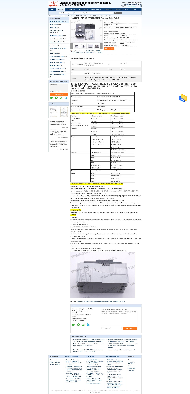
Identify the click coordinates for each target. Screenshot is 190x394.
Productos (60, 9)
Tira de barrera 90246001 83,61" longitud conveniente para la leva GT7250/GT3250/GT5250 (94, 381)
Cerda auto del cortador (56, 59)
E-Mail (129, 366)
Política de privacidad (56, 391)
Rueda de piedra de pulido (57, 56)
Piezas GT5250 (54, 45)
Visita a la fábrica (83, 9)
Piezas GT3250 (54, 53)
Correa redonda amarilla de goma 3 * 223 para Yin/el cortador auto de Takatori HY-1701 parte (73, 362)
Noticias (134, 9)
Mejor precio (98, 52)
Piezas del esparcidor (56, 62)
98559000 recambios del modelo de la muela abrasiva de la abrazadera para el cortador (115, 362)
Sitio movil (131, 370)
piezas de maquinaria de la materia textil (101, 301)
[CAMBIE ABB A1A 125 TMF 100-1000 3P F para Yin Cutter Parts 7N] (86, 31)
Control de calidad (96, 9)
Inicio (52, 9)
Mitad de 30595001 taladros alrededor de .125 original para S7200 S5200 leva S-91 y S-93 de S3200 (94, 374)
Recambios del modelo (56, 39)
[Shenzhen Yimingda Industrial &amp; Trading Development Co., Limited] (53, 4)
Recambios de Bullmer (56, 42)
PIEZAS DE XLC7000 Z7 (56, 36)
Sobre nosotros (71, 9)
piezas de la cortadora (119, 301)
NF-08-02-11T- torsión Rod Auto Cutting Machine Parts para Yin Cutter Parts (73, 380)
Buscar (119, 13)
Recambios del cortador (56, 71)
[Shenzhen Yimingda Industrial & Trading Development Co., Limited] (52, 99)
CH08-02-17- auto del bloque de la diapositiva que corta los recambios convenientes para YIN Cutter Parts (74, 369)
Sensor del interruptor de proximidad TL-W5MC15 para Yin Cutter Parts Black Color (74, 375)
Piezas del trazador (55, 65)
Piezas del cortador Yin (67, 16)
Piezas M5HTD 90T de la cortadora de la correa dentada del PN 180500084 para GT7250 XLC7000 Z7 (94, 362)
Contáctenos (108, 9)
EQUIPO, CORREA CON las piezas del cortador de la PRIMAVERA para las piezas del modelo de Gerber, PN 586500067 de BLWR (114, 384)
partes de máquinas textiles (57, 74)
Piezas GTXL (53, 27)
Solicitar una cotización (130, 4)
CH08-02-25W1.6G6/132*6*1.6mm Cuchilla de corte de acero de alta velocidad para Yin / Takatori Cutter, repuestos (122, 345)
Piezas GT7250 (54, 24)
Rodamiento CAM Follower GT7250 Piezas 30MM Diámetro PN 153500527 (93, 368)
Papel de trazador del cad (57, 68)
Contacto (60, 94)
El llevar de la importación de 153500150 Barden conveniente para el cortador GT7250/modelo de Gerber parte (115, 369)
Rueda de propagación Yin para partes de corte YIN (121, 350)
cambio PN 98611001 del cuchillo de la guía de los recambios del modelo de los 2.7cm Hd (115, 377)
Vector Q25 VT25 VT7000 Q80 (58, 48)
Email (140, 4)
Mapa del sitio (131, 368)
